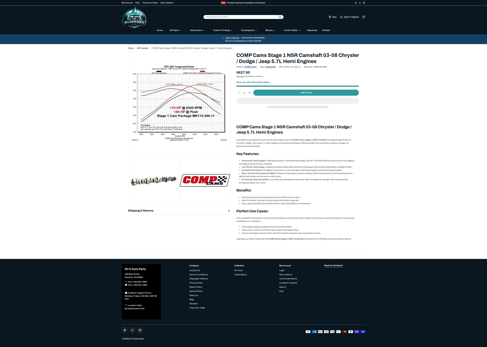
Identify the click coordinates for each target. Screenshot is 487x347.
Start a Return (166, 3)
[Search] (280, 17)
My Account (127, 3)
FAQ (137, 3)
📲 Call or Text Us (230, 38)
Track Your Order (150, 3)
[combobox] (243, 17)
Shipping (240, 76)
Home (131, 48)
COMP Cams (250, 67)
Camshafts (270, 67)
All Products (142, 48)
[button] (297, 101)
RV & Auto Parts (136, 339)
